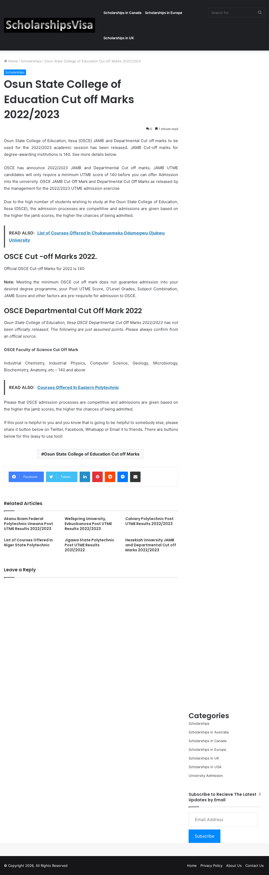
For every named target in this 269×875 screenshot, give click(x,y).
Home (12, 61)
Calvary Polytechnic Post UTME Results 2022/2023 (149, 521)
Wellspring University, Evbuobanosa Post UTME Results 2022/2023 (88, 523)
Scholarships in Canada (122, 13)
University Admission (206, 775)
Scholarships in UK (119, 38)
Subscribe (204, 836)
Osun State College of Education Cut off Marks (91, 454)
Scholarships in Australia (209, 732)
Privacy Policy (211, 865)
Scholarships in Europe (163, 13)
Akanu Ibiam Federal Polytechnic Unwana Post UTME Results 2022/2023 (28, 523)
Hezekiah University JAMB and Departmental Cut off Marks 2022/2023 (150, 545)
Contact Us (254, 865)
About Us (234, 865)
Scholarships (31, 61)
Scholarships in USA (205, 767)
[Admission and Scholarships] (49, 25)
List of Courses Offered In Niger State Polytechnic (28, 542)
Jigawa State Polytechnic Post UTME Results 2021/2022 (89, 545)
